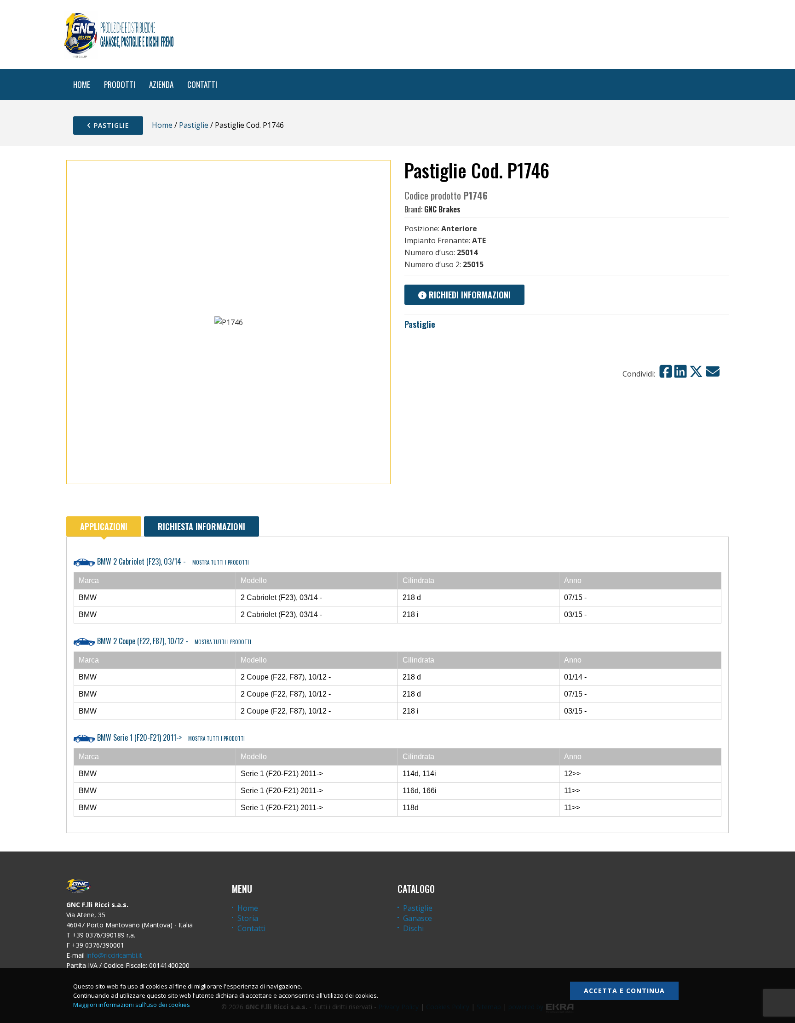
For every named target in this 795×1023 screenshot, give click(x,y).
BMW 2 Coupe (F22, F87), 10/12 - (173, 640)
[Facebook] (666, 371)
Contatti (251, 928)
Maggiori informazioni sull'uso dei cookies (131, 1004)
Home (162, 125)
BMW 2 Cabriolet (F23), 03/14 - (172, 561)
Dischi (413, 928)
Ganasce (417, 918)
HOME (81, 84)
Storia (247, 918)
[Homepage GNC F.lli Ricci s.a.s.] (118, 34)
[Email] (713, 371)
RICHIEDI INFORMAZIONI (468, 295)
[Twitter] (696, 371)
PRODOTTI (119, 84)
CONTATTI (202, 84)
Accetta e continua (624, 990)
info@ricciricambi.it (114, 955)
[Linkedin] (680, 371)
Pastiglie (110, 125)
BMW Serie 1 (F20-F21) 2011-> (170, 737)
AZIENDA (161, 84)
